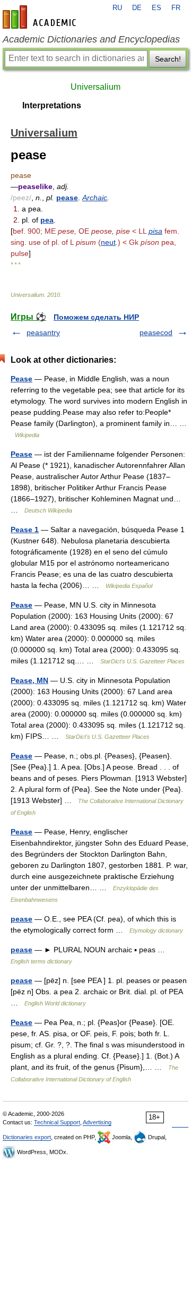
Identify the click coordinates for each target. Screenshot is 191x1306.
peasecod (156, 332)
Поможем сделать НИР (96, 317)
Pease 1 (25, 529)
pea (47, 220)
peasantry (43, 332)
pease (67, 197)
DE (137, 8)
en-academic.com (41, 17)
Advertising (97, 1122)
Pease (21, 378)
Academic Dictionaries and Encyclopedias (91, 39)
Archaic (94, 197)
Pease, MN (29, 680)
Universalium (95, 86)
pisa (155, 231)
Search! (168, 59)
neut (108, 242)
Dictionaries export (27, 1137)
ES (156, 8)
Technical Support (57, 1122)
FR (175, 8)
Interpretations (51, 105)
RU (117, 8)
